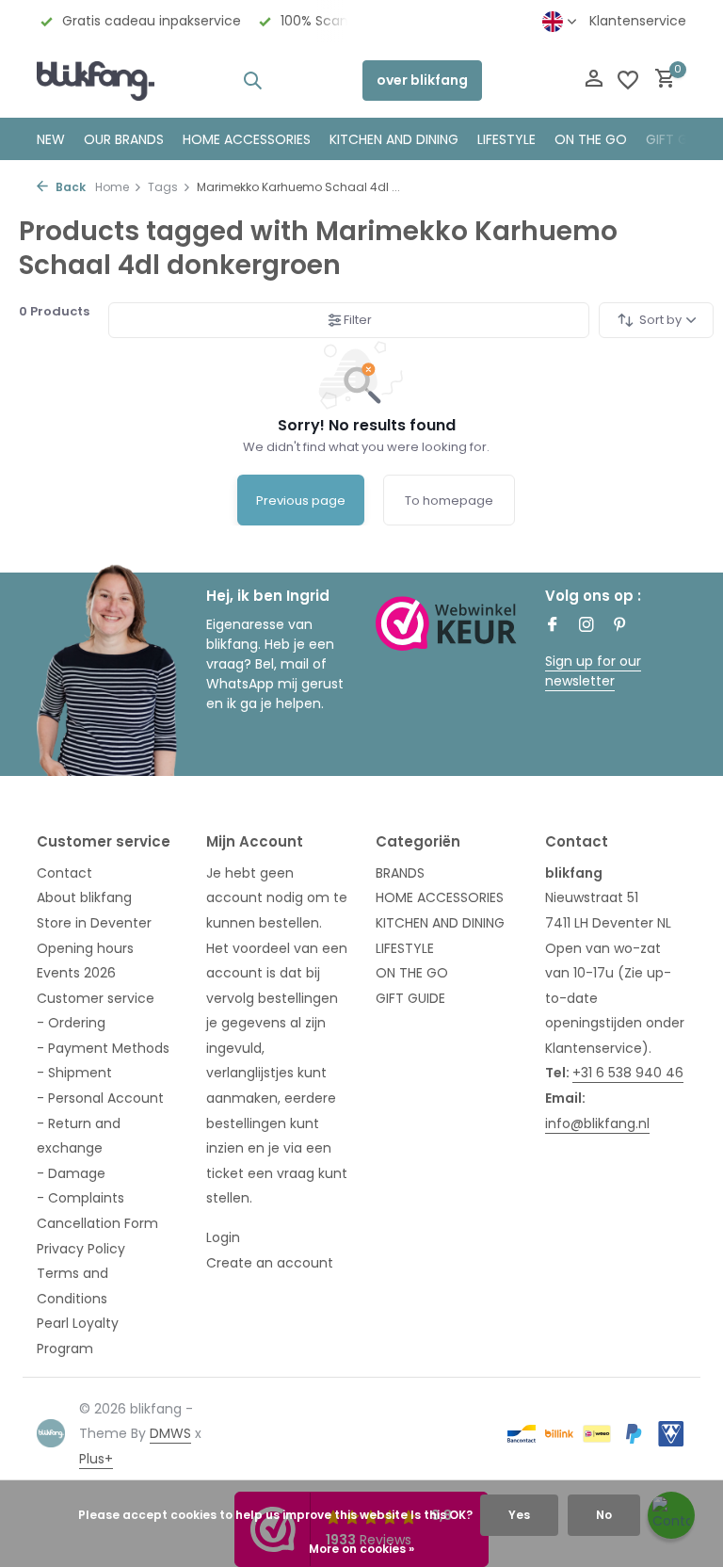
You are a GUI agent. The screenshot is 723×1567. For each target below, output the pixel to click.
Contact (64, 873)
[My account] (593, 80)
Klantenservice (637, 20)
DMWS (170, 1433)
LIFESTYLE (405, 948)
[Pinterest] (620, 626)
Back (69, 187)
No (604, 1515)
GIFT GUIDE (410, 998)
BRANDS (400, 873)
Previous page (300, 500)
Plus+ (96, 1458)
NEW (51, 139)
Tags (163, 187)
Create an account (269, 1262)
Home (112, 187)
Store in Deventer (94, 922)
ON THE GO (590, 139)
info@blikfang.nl (597, 1123)
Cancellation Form (97, 1223)
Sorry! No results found (367, 425)
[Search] (252, 80)
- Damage (71, 1173)
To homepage (449, 500)
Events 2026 (76, 972)
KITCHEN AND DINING (393, 139)
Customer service (95, 998)
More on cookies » (361, 1549)
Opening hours (85, 948)
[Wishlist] (628, 80)
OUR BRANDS (124, 139)
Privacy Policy (81, 1248)
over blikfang (422, 80)
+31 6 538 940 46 (627, 1072)
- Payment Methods (103, 1048)
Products (54, 311)
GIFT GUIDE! (682, 139)
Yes (519, 1515)
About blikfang (84, 897)
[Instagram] (586, 626)
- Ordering (71, 1022)
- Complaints (80, 1197)
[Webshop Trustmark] (446, 623)
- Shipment (74, 1072)
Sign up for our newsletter (593, 671)
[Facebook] (552, 626)
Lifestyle (506, 139)
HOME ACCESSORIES (247, 139)
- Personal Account (100, 1098)
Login (223, 1237)
